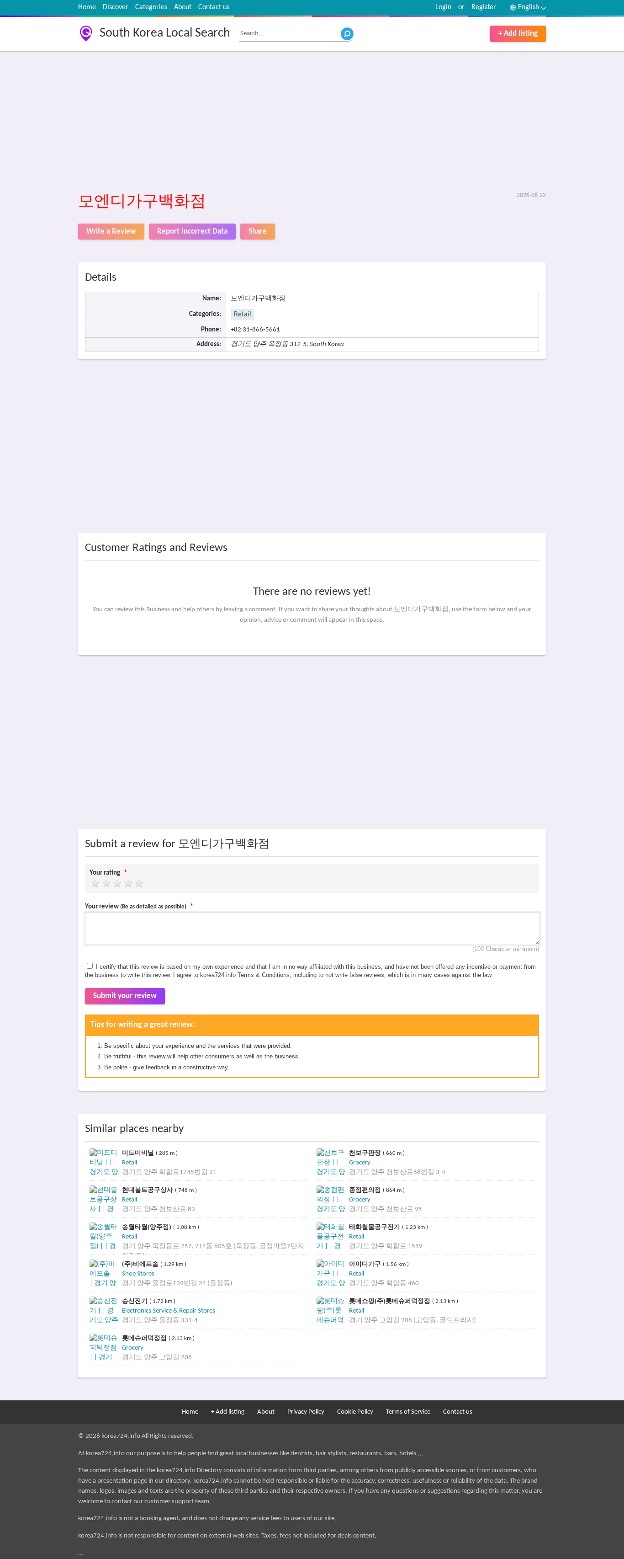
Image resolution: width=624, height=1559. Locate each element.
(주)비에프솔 (141, 1263)
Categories (151, 7)
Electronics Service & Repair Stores (168, 1311)
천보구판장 (366, 1152)
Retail (242, 314)
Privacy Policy (305, 1412)
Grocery (359, 1162)
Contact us (213, 7)
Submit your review (125, 996)
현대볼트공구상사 (148, 1189)
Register (483, 7)
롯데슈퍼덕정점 (145, 1338)
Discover (115, 7)
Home (87, 7)
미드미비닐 (139, 1152)
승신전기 (135, 1300)
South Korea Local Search (165, 33)
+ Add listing (518, 33)
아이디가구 (366, 1263)
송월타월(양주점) (147, 1226)
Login (443, 7)
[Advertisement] (312, 122)
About (182, 7)
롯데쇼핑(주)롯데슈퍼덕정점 (390, 1300)
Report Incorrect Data (192, 231)
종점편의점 (366, 1189)
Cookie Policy (355, 1412)
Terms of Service (408, 1412)
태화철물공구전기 (375, 1226)
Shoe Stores (138, 1274)
